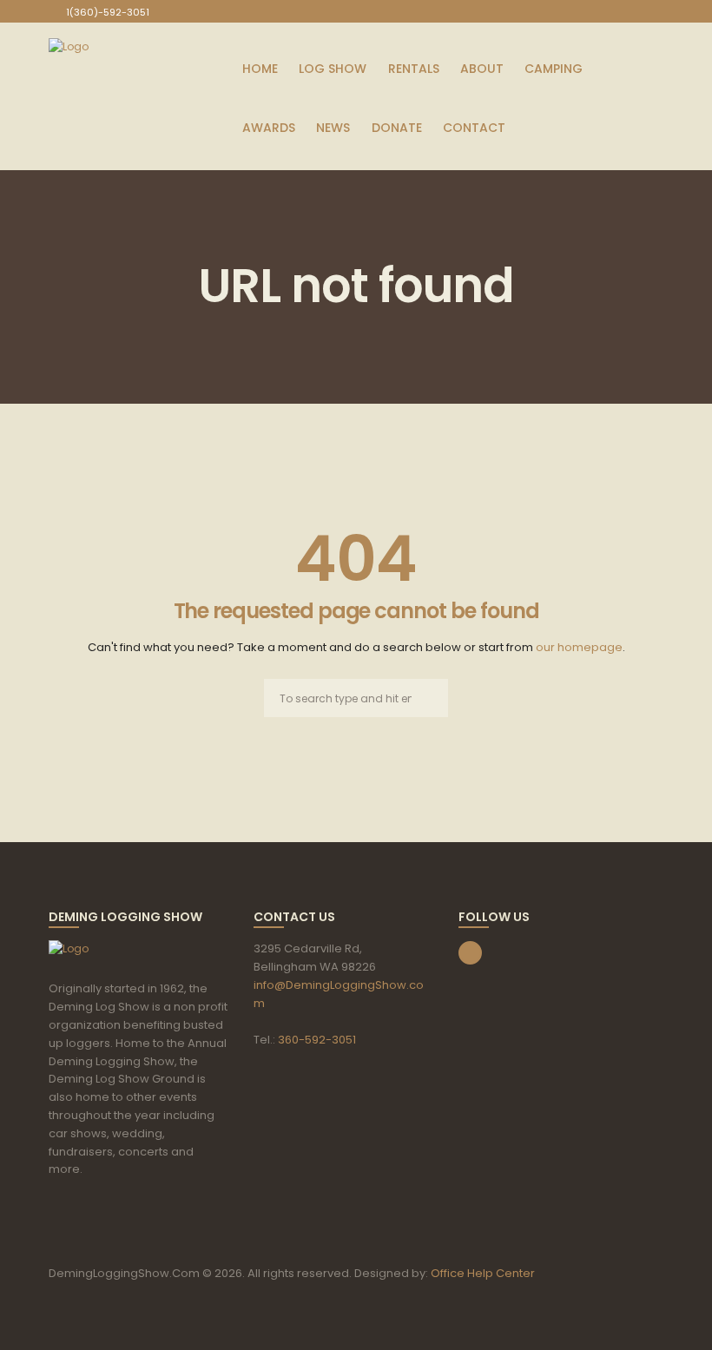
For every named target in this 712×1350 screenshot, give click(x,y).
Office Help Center (483, 1273)
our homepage (579, 647)
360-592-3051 (317, 1039)
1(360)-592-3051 (107, 12)
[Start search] (429, 698)
